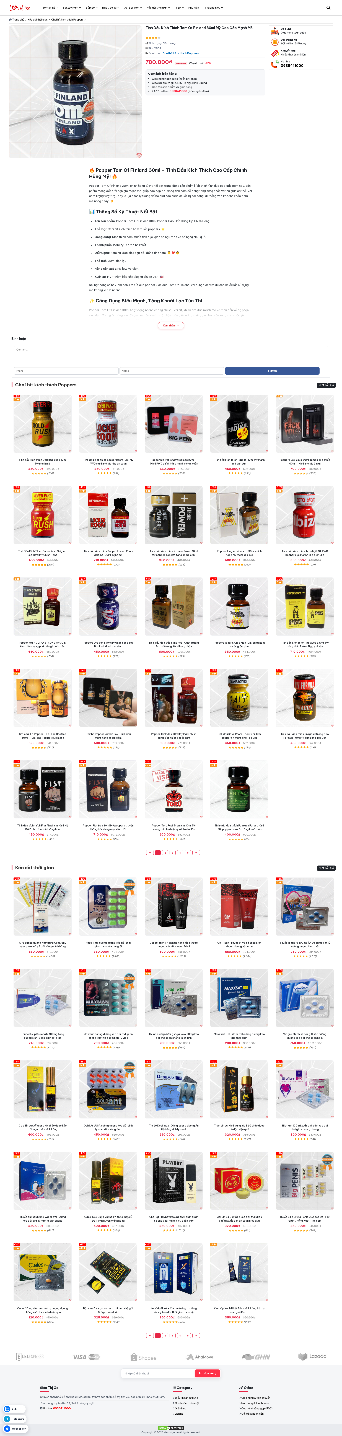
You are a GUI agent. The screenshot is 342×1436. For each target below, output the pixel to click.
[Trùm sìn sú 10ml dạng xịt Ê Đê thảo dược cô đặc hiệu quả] (239, 1089)
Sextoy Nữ (49, 7)
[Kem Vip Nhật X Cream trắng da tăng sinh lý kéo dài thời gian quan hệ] (174, 1272)
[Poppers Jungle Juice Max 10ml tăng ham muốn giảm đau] (239, 606)
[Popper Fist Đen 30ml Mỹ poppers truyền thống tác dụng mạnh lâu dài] (108, 789)
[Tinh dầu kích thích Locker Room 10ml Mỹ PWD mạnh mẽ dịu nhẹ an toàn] (108, 424)
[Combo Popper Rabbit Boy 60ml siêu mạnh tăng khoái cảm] (108, 698)
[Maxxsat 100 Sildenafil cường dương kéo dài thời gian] (239, 998)
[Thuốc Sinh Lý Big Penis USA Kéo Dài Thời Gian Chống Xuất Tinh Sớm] (305, 1181)
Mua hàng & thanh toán (255, 1403)
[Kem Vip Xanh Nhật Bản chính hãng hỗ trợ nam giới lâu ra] (239, 1272)
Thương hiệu (212, 7)
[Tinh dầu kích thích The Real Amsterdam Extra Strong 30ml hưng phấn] (174, 606)
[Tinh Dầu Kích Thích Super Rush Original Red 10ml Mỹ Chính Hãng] (42, 515)
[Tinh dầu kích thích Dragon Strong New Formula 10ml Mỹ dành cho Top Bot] (305, 698)
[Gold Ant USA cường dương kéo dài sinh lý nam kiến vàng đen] (108, 1089)
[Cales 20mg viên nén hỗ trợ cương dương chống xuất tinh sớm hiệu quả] (42, 1272)
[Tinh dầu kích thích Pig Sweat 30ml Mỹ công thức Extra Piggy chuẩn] (305, 606)
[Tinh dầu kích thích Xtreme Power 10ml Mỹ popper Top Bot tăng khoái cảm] (174, 515)
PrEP (178, 7)
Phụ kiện (193, 7)
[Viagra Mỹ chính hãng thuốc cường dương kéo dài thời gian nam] (305, 998)
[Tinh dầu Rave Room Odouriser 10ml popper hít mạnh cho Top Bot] (239, 698)
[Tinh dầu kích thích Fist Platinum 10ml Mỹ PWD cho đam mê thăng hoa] (42, 789)
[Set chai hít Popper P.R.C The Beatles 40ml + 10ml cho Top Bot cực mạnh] (42, 698)
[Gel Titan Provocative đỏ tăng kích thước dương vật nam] (239, 906)
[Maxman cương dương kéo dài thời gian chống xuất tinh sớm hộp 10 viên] (108, 998)
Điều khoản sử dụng (186, 1397)
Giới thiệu (180, 1408)
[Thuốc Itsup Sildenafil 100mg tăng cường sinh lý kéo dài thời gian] (42, 998)
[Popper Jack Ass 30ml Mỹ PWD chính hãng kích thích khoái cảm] (174, 698)
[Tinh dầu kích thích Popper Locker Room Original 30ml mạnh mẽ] (108, 515)
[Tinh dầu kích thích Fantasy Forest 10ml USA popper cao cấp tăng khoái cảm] (239, 789)
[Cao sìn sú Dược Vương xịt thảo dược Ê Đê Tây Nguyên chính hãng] (108, 1181)
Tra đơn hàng (207, 1373)
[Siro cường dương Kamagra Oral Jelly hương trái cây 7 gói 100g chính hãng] (42, 906)
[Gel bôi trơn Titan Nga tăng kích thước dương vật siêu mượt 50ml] (174, 906)
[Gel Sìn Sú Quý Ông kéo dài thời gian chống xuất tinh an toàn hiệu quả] (239, 1181)
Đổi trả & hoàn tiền (252, 1413)
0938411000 (292, 65)
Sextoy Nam (70, 7)
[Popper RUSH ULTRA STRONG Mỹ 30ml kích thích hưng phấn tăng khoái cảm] (42, 606)
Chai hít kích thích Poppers (180, 53)
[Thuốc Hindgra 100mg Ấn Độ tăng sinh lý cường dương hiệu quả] (305, 906)
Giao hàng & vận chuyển (255, 1397)
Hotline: (57, 1408)
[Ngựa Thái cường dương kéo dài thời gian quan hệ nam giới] (108, 906)
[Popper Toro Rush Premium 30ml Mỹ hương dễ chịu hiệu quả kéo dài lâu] (174, 789)
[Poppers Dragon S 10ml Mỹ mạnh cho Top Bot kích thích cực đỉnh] (108, 606)
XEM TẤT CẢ (326, 385)
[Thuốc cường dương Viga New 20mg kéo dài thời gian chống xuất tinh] (174, 998)
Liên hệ (179, 1413)
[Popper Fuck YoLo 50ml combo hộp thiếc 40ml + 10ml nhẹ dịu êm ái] (305, 424)
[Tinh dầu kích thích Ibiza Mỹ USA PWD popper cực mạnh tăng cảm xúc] (305, 515)
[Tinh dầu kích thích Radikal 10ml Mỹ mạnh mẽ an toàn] (239, 424)
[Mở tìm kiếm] (328, 7)
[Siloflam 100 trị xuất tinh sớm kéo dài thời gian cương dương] (305, 1089)
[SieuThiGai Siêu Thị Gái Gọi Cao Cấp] (20, 7)
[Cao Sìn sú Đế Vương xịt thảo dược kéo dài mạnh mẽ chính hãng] (42, 1089)
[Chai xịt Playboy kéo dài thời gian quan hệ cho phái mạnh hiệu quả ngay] (174, 1181)
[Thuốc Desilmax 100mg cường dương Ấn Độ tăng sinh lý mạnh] (174, 1089)
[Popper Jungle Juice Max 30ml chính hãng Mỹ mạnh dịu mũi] (239, 515)
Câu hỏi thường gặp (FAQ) (257, 1408)
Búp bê (90, 7)
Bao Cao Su (109, 7)
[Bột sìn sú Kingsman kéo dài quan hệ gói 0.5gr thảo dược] (108, 1272)
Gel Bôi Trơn (131, 7)
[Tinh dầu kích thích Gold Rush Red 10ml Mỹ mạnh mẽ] (42, 424)
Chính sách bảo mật (187, 1403)
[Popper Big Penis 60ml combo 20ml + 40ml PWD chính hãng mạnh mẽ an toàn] (174, 424)
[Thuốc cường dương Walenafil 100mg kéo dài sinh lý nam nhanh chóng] (42, 1181)
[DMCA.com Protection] (171, 1427)
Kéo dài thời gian (34, 868)
